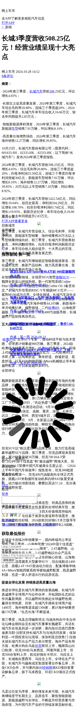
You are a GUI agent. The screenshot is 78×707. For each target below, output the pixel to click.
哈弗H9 (53, 308)
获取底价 (8, 560)
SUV (65, 277)
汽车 (39, 91)
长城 (32, 91)
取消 (5, 520)
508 (51, 91)
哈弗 (5, 339)
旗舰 (59, 277)
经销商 (47, 667)
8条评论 (7, 76)
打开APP (8, 23)
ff (67, 281)
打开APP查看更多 (15, 221)
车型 (15, 128)
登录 (8, 506)
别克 (38, 646)
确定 (11, 520)
